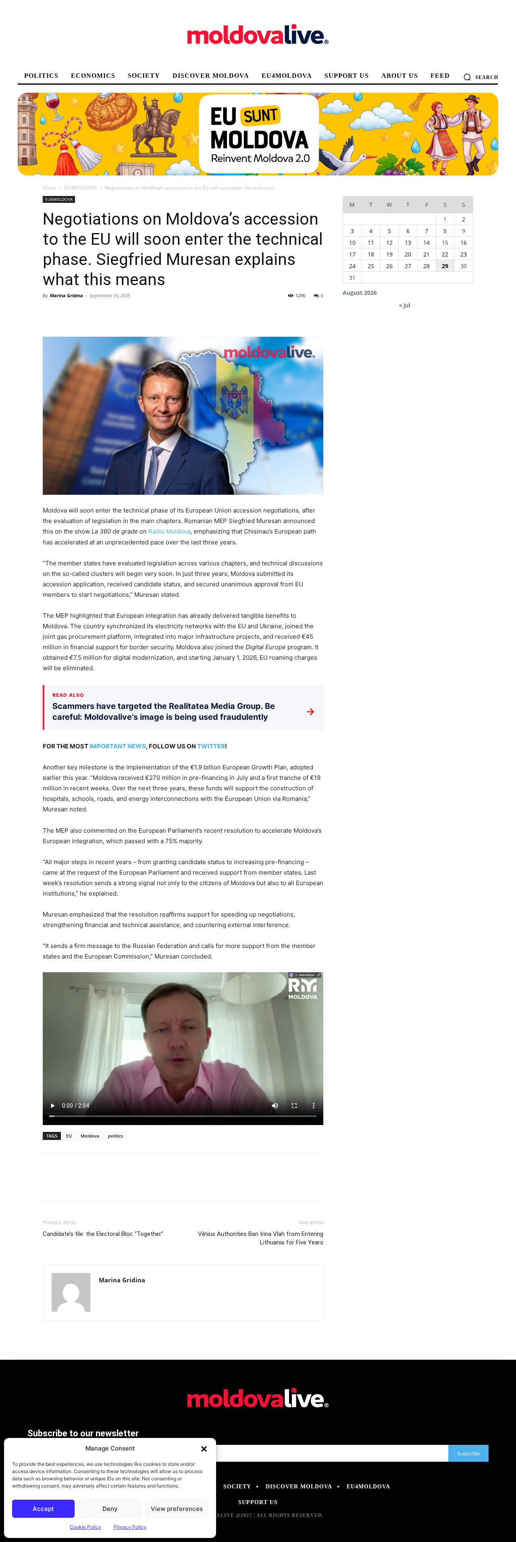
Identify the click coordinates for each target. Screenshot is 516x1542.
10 (352, 242)
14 (426, 242)
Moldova (90, 1136)
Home (49, 187)
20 (408, 254)
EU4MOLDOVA (80, 187)
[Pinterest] (88, 314)
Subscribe (468, 1453)
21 (426, 254)
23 (463, 254)
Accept (43, 1509)
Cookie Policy (85, 1527)
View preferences (177, 1509)
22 (445, 254)
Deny (110, 1509)
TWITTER (211, 746)
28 (426, 266)
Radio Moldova (169, 531)
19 (389, 254)
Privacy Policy (130, 1527)
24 (352, 266)
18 (371, 254)
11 (371, 242)
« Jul (404, 305)
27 (408, 266)
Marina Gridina (66, 295)
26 (389, 266)
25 (371, 266)
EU (69, 1136)
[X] (69, 314)
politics (115, 1136)
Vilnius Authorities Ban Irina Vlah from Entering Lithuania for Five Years (260, 1238)
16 (463, 242)
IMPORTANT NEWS (117, 746)
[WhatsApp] (106, 314)
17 (352, 254)
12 (389, 242)
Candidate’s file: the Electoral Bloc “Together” (103, 1234)
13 (408, 242)
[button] (204, 1448)
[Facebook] (51, 314)
